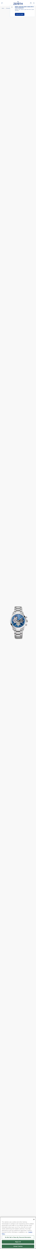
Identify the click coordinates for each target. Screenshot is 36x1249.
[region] (18, 1233)
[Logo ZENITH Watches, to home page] (18, 3)
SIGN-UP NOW (19, 14)
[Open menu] (2, 3)
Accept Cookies (18, 1246)
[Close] (34, 1219)
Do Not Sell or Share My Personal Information (18, 1237)
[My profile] (34, 3)
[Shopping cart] (31, 3)
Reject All (18, 1242)
